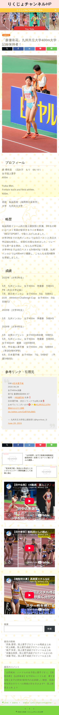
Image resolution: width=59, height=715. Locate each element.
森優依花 (6, 35)
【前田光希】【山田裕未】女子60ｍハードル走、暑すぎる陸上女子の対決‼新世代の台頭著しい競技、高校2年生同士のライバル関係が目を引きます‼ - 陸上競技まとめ (29, 679)
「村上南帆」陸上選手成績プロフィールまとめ (27, 647)
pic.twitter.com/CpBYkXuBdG (22, 412)
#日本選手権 (17, 383)
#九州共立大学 (42, 404)
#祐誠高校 (19, 397)
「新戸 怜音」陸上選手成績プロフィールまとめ (27, 650)
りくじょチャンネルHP (29, 3)
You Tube (29, 29)
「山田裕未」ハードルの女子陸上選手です (25, 672)
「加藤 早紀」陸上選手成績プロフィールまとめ (27, 656)
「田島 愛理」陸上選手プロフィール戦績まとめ (27, 644)
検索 (6, 624)
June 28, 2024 (15, 423)
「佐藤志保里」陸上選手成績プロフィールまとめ (28, 653)
